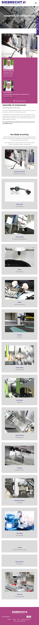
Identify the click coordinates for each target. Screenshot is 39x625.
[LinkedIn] (37, 18)
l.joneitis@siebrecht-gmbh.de (9, 97)
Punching (19, 547)
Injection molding (19, 367)
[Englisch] (37, 31)
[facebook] (28, 617)
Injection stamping (19, 435)
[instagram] (30, 617)
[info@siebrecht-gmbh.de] (37, 24)
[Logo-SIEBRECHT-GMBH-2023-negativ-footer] (19, 611)
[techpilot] (37, 29)
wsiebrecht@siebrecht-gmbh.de (9, 77)
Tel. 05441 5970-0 (6, 616)
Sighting (19, 302)
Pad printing (19, 594)
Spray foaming (19, 400)
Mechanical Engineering (19, 500)
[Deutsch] (37, 34)
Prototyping (19, 467)
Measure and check (19, 561)
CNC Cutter (19, 334)
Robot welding (20, 533)
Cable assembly (19, 204)
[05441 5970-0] (37, 26)
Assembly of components (19, 171)
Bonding (19, 269)
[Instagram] (37, 21)
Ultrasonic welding (19, 237)
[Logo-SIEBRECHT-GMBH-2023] (13, 1)
